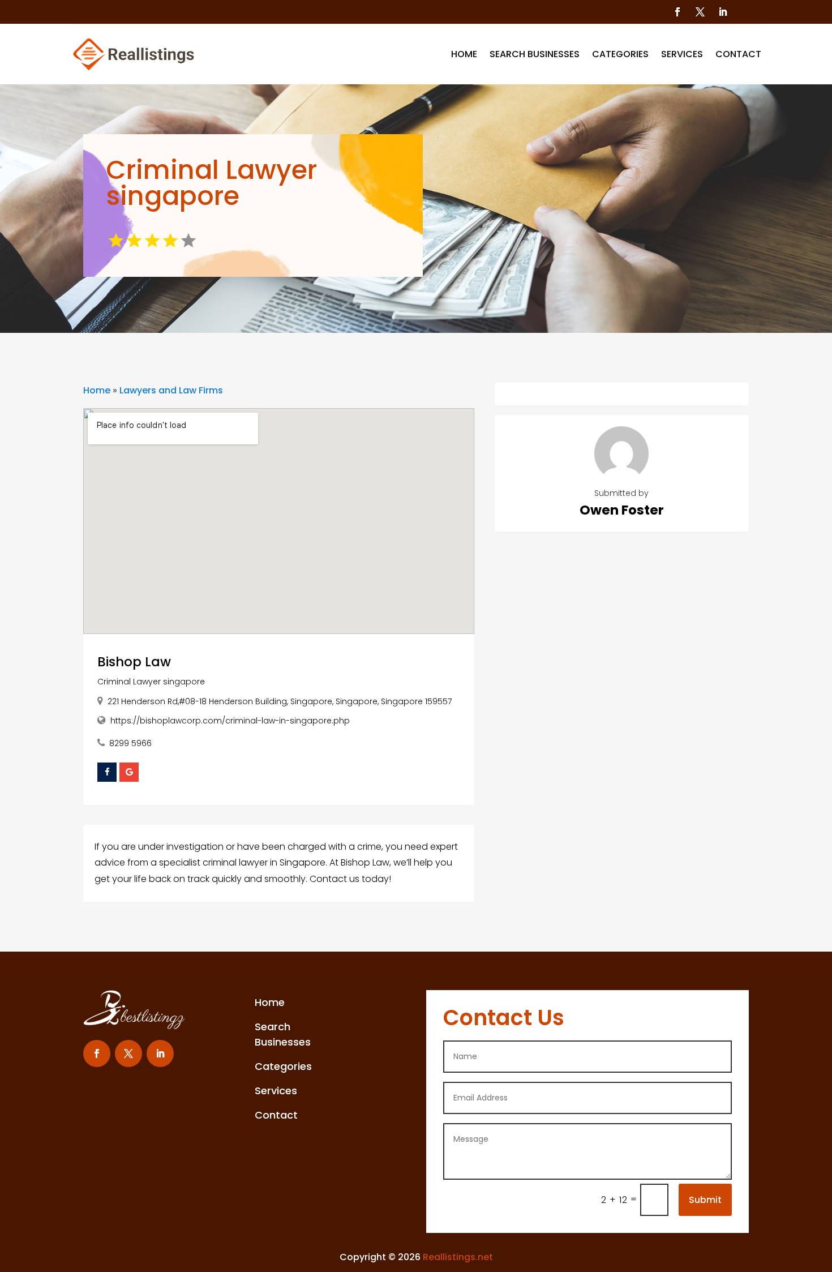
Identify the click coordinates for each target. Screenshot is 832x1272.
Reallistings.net (458, 1257)
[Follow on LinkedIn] (723, 12)
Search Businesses (535, 54)
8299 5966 (130, 743)
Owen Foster (622, 510)
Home (464, 54)
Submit (705, 1199)
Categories (620, 54)
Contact (738, 54)
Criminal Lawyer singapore (151, 681)
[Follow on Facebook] (677, 12)
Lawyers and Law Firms (171, 390)
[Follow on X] (700, 12)
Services (682, 54)
